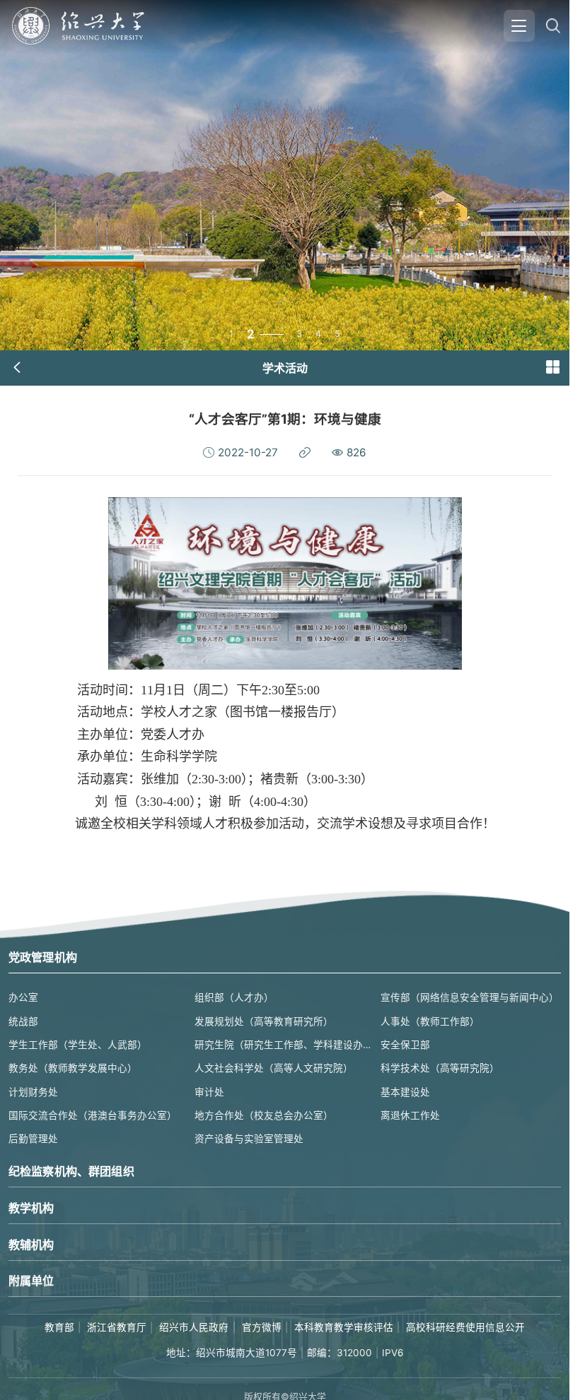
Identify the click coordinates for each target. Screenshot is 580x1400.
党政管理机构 (42, 957)
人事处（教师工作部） (430, 1021)
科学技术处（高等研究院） (440, 1068)
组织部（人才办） (234, 997)
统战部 (23, 1021)
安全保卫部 (405, 1044)
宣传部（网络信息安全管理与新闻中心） (470, 997)
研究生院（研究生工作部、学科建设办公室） (285, 1044)
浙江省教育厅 (116, 1327)
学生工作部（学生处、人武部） (77, 1044)
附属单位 (31, 1281)
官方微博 (262, 1327)
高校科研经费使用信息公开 (465, 1327)
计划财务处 (33, 1092)
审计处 (209, 1092)
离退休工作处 (410, 1115)
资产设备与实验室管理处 (249, 1138)
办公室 (23, 997)
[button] (552, 367)
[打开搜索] (553, 25)
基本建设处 (405, 1092)
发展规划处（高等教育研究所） (264, 1021)
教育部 (59, 1327)
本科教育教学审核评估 (343, 1327)
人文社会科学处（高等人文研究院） (274, 1068)
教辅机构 (31, 1245)
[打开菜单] (519, 25)
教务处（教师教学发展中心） (72, 1068)
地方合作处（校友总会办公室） (264, 1115)
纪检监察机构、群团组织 (71, 1171)
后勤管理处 (33, 1138)
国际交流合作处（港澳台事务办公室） (92, 1115)
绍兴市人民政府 (193, 1327)
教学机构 (31, 1208)
